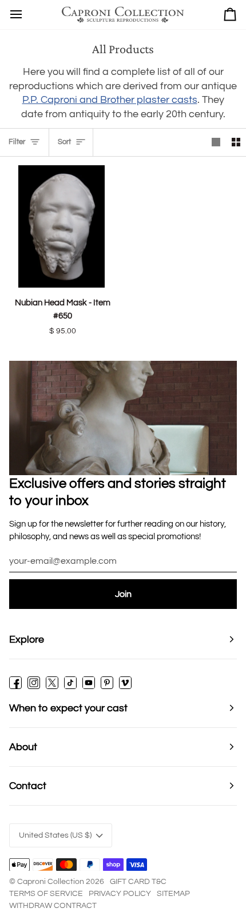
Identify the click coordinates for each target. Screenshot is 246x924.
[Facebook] (15, 682)
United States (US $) (55, 835)
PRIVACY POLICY (120, 894)
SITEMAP (173, 894)
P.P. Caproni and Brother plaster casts (109, 99)
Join (123, 594)
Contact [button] (27, 785)
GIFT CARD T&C (138, 882)
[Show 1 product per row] (216, 142)
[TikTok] (70, 682)
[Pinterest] (107, 682)
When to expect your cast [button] (68, 708)
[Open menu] (16, 14)
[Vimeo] (125, 682)
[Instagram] (33, 682)
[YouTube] (88, 682)
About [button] (23, 747)
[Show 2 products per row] (236, 142)
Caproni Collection (50, 882)
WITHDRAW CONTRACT (53, 906)
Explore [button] (26, 639)
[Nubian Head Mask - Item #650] (61, 226)
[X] (52, 682)
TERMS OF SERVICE (46, 894)
